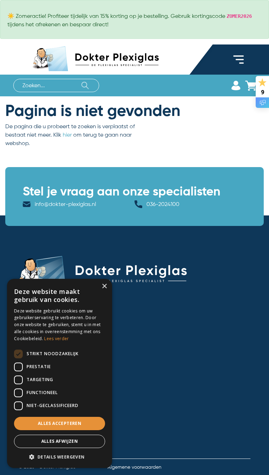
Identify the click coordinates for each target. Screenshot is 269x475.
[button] (59, 457)
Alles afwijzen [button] (59, 441)
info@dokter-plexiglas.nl (65, 204)
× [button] (104, 286)
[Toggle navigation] (238, 59)
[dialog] (59, 373)
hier (67, 134)
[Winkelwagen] (250, 85)
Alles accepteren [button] (59, 423)
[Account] (235, 85)
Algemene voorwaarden (134, 467)
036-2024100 (162, 204)
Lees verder (56, 339)
